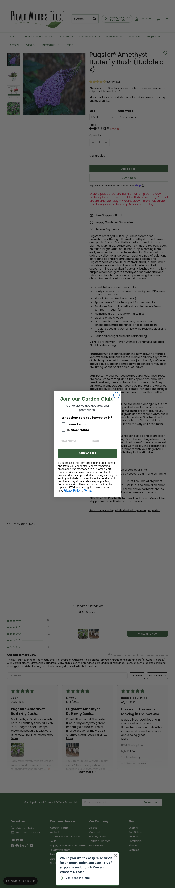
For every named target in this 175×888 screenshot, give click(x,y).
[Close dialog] (116, 395)
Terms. (88, 490)
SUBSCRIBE (87, 453)
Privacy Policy (72, 490)
